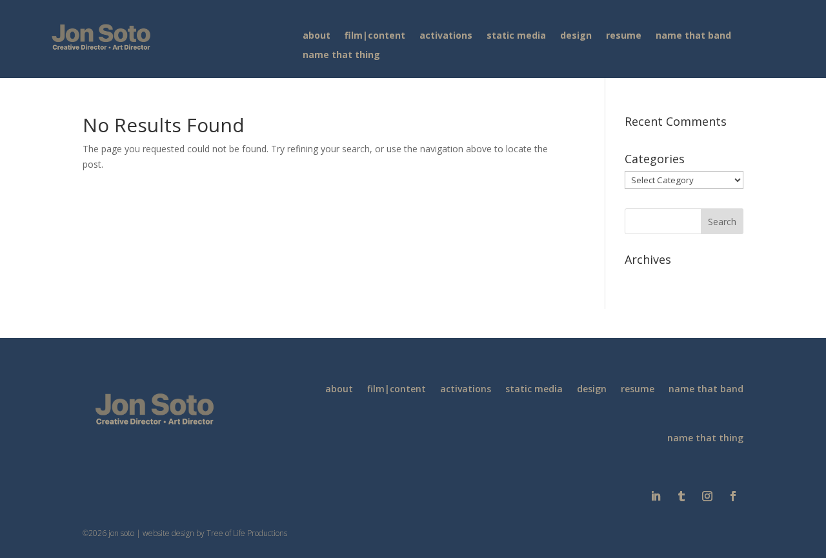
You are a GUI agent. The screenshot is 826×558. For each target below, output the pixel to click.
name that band (693, 36)
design (576, 36)
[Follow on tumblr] (681, 496)
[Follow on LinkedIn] (655, 496)
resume (623, 36)
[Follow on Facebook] (733, 496)
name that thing (341, 55)
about (316, 36)
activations (445, 36)
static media (516, 36)
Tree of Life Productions (246, 533)
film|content (375, 36)
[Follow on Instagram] (707, 496)
